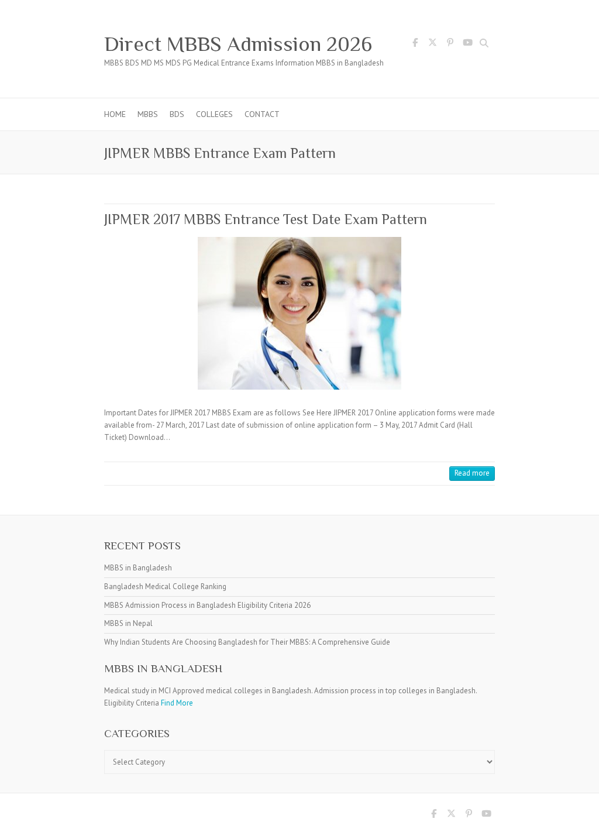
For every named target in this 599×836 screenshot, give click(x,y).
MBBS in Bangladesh (138, 568)
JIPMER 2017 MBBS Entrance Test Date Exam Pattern (265, 219)
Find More (177, 703)
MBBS (147, 114)
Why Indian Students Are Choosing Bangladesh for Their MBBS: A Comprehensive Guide (247, 642)
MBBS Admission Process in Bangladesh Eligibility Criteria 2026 (207, 605)
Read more (472, 473)
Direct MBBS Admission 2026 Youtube (467, 44)
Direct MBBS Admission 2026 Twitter (432, 44)
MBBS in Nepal (128, 623)
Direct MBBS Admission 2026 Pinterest (450, 44)
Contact (262, 114)
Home (115, 114)
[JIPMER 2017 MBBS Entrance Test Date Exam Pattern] (299, 313)
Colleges (214, 114)
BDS (177, 114)
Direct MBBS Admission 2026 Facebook (415, 44)
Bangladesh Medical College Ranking (165, 586)
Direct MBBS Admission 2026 (238, 44)
